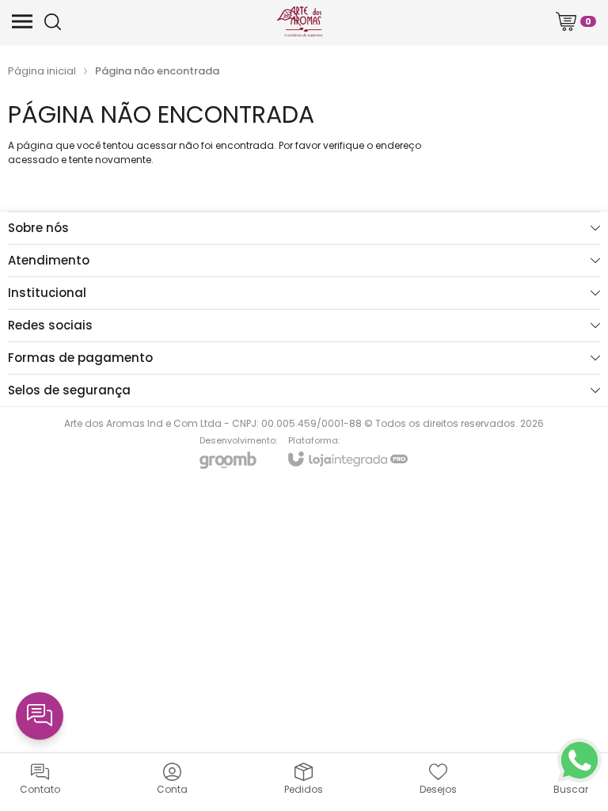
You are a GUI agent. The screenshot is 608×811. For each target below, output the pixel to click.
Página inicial (42, 70)
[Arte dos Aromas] (299, 21)
